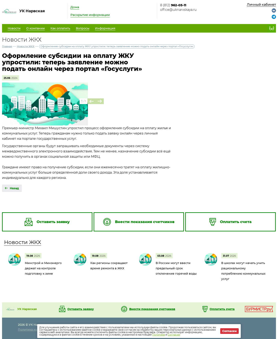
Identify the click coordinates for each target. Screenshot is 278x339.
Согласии (174, 334)
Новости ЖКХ (25, 46)
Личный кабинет (261, 5)
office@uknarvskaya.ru (178, 10)
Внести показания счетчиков (152, 309)
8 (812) (173, 5)
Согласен (229, 331)
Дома (74, 7)
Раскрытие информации (90, 15)
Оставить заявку (80, 309)
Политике (158, 334)
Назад (14, 188)
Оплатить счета (222, 309)
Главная (7, 46)
